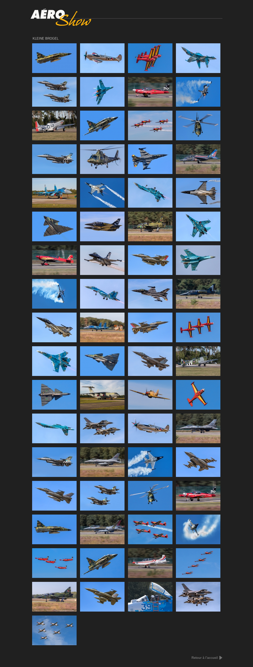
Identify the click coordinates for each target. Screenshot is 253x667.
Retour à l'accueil (204, 658)
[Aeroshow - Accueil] (127, 25)
